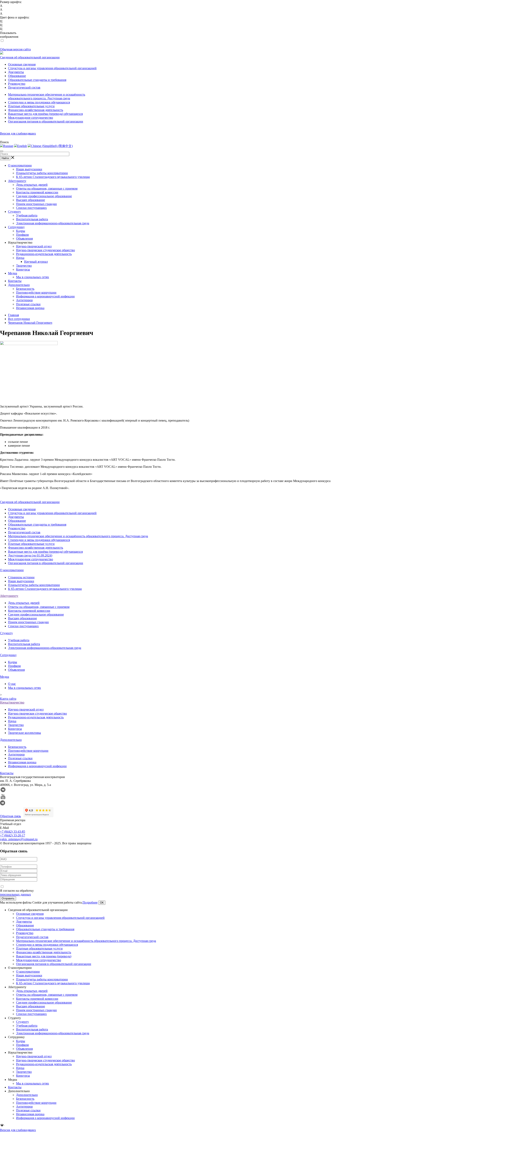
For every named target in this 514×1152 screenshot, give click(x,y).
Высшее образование (30, 200)
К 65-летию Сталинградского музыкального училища (53, 177)
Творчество (24, 265)
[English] (20, 146)
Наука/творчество (12, 702)
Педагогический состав (24, 87)
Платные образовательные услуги (31, 106)
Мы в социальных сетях (32, 277)
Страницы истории (21, 577)
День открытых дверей (32, 184)
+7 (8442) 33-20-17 (12, 835)
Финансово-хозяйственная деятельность (35, 110)
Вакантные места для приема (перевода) (43, 956)
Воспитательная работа (32, 219)
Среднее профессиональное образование (44, 196)
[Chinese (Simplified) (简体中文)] (50, 146)
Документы (16, 72)
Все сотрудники (19, 319)
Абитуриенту (17, 181)
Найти (5, 158)
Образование (17, 76)
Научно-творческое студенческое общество (45, 250)
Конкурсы (23, 269)
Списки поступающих (31, 207)
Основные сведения (22, 64)
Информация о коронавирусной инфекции (45, 296)
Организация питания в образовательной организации (45, 121)
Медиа (12, 273)
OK (102, 902)
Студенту (14, 211)
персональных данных (15, 894)
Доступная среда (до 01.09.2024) (30, 555)
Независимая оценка (30, 308)
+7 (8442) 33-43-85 (12, 831)
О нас (12, 683)
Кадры (20, 231)
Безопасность (25, 288)
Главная (13, 315)
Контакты (14, 281)
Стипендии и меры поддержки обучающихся (39, 102)
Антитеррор (24, 300)
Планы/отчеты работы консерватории (42, 173)
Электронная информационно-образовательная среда (52, 223)
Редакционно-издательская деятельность (44, 254)
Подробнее (90, 902)
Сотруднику (16, 227)
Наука (20, 257)
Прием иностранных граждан (36, 204)
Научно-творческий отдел (34, 246)
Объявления (24, 238)
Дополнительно (19, 285)
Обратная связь (10, 816)
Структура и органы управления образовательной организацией (52, 68)
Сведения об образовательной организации (30, 57)
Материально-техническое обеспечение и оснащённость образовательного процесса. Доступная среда (78, 536)
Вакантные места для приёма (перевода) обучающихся (45, 113)
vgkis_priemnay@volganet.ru (19, 839)
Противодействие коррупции (36, 292)
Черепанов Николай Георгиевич (30, 322)
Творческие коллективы (24, 732)
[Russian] (6, 146)
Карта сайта (8, 698)
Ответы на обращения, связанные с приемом (47, 188)
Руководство (16, 83)
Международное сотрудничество (30, 117)
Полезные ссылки (28, 304)
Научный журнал (36, 261)
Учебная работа (26, 215)
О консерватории (20, 165)
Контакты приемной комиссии (37, 192)
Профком (22, 234)
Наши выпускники (29, 169)
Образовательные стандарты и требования (37, 80)
